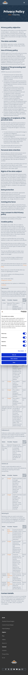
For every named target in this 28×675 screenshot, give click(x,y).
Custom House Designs (8, 625)
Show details (21, 350)
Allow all (14, 354)
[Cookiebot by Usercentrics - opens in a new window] (21, 312)
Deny (14, 362)
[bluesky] (14, 669)
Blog (3, 636)
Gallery (4, 639)
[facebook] (6, 669)
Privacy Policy (5, 654)
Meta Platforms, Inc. (9, 531)
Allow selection (14, 358)
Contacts (4, 650)
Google (9, 381)
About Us (4, 643)
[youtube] (17, 669)
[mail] (22, 669)
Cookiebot (3, 285)
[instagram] (11, 669)
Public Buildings (6, 628)
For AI (3, 657)
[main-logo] (5, 1)
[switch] (25, 338)
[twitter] (8, 669)
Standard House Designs (8, 621)
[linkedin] (19, 669)
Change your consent (6, 280)
